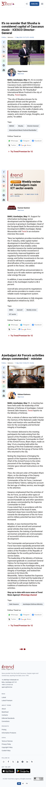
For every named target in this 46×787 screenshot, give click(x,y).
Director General (33, 126)
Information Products (9, 733)
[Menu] (42, 4)
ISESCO (11, 126)
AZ (23, 783)
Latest (4, 697)
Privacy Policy (6, 744)
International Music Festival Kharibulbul (22, 130)
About (4, 709)
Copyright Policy (7, 747)
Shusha (20, 126)
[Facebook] (8, 762)
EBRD (11, 310)
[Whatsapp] (4, 762)
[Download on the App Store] (8, 771)
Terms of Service (7, 741)
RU (27, 783)
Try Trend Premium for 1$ (21, 151)
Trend (17, 95)
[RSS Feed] (32, 762)
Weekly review (31, 310)
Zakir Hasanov (14, 604)
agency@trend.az (7, 687)
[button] (4, 42)
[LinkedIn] (27, 762)
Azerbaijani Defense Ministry (33, 604)
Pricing (4, 729)
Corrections (5, 721)
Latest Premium (7, 700)
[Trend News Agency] (8, 667)
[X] (13, 762)
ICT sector (12, 314)
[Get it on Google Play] (23, 771)
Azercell (19, 310)
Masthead (5, 712)
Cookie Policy (6, 750)
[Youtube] (18, 762)
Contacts (5, 715)
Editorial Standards (8, 718)
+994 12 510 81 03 (7, 684)
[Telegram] (22, 762)
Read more (21, 74)
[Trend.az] (8, 4)
